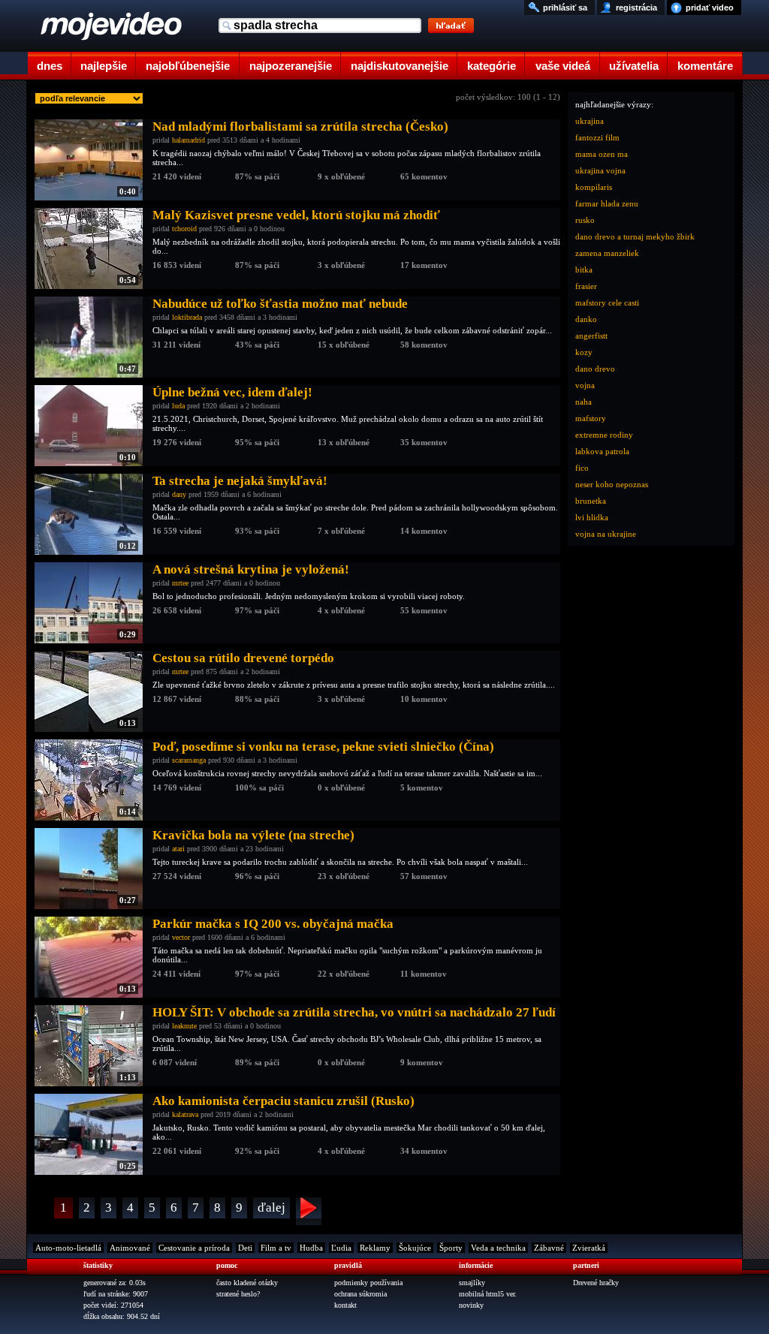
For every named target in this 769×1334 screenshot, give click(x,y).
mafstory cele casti (607, 302)
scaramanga (189, 760)
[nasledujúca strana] (308, 1211)
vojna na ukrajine (605, 533)
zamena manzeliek (607, 252)
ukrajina (589, 120)
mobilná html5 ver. (488, 1294)
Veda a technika (498, 1247)
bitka (584, 269)
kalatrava (185, 1114)
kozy (584, 352)
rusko (585, 219)
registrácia (636, 7)
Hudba (311, 1247)
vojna (585, 385)
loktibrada (187, 317)
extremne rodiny (604, 434)
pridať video (710, 7)
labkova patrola (602, 451)
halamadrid (188, 140)
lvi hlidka (591, 517)
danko (586, 319)
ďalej (271, 1207)
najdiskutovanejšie (399, 65)
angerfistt (591, 335)
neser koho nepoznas (611, 484)
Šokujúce (415, 1247)
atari (178, 849)
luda (178, 406)
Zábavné (549, 1247)
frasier (586, 286)
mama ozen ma (601, 153)
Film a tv (276, 1247)
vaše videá (562, 65)
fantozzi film (597, 137)
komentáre (705, 65)
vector (181, 937)
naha (583, 401)
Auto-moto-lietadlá (68, 1247)
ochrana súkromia (360, 1294)
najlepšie (103, 65)
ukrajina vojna (600, 170)
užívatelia (634, 65)
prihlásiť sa (565, 7)
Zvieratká (588, 1247)
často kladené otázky (247, 1282)
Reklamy (375, 1247)
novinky (471, 1305)
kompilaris (593, 186)
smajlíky (472, 1282)
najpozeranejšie (290, 65)
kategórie (491, 65)
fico (582, 467)
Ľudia (341, 1247)
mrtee (180, 583)
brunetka (590, 500)
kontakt (345, 1305)
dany (179, 494)
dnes (49, 65)
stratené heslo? (238, 1294)
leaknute (184, 1026)
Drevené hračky (596, 1282)
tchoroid (184, 228)
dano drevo (595, 368)
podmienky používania (368, 1282)
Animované (130, 1247)
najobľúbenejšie (188, 65)
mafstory (590, 418)
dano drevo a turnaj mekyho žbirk (635, 236)
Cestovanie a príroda (194, 1247)
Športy (451, 1247)
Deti (245, 1247)
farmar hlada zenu (606, 203)
